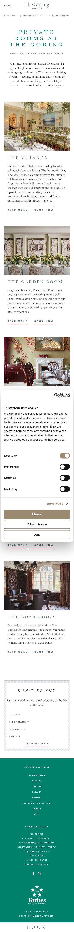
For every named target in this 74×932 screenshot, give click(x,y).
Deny (37, 534)
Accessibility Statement (37, 803)
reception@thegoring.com (38, 843)
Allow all (37, 514)
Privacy (37, 792)
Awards (37, 809)
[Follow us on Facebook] (34, 875)
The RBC (37, 787)
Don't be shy (37, 691)
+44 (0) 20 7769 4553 (38, 852)
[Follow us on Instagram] (39, 875)
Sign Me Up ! (37, 744)
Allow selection (37, 524)
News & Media (37, 775)
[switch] (65, 467)
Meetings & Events (35, 16)
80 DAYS (43, 912)
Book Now (44, 210)
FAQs (37, 814)
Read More (18, 210)
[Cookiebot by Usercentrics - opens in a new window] (54, 395)
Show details (55, 503)
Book (37, 927)
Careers (37, 781)
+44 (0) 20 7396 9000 (37, 839)
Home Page (11, 16)
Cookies (37, 798)
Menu (7, 6)
